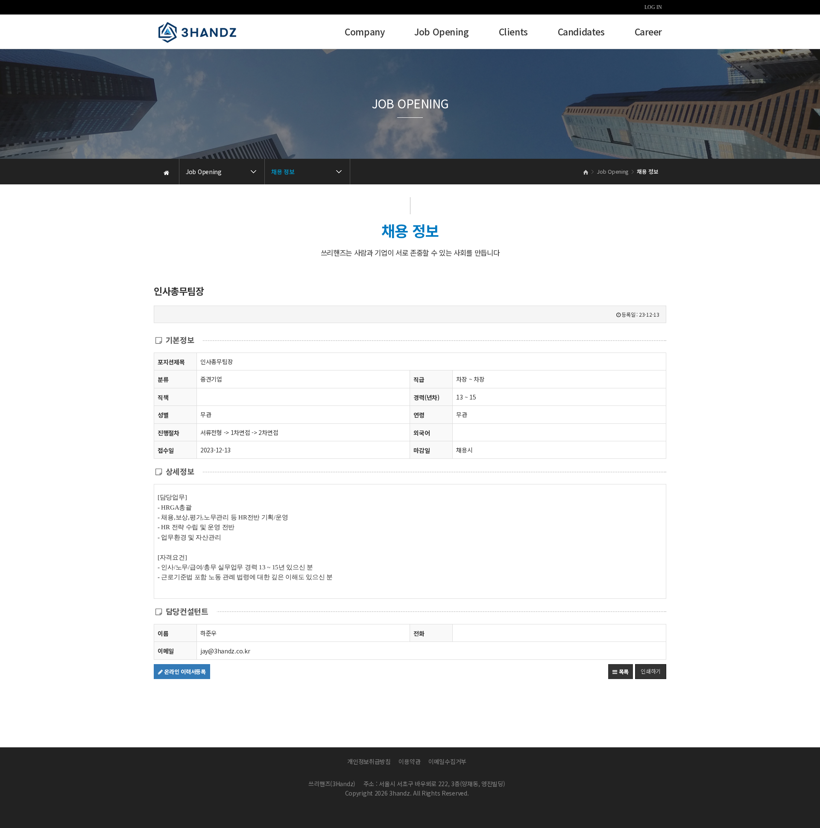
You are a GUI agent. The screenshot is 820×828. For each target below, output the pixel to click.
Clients (513, 32)
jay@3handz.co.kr (225, 651)
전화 (418, 633)
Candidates (581, 32)
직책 (163, 397)
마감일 (421, 450)
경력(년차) (426, 397)
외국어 (421, 433)
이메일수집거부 (447, 761)
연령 (418, 415)
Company (364, 32)
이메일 (166, 651)
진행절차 (168, 433)
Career (648, 32)
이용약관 (409, 761)
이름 (163, 633)
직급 (418, 379)
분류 (163, 379)
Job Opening (441, 32)
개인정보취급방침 (369, 761)
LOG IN (653, 7)
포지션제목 (171, 362)
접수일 (166, 450)
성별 (163, 415)
